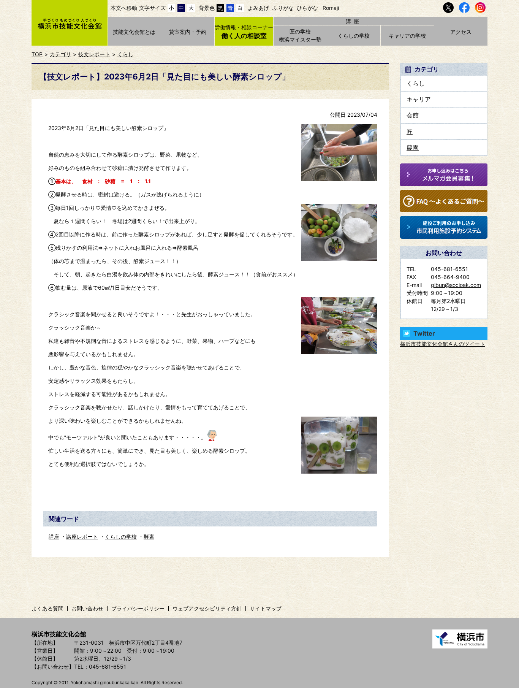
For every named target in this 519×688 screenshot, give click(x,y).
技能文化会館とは (134, 32)
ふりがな (283, 8)
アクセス (461, 32)
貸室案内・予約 (187, 32)
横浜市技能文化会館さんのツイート (442, 344)
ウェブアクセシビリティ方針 (207, 608)
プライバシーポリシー (138, 608)
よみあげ (258, 8)
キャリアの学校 (407, 35)
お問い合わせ (87, 608)
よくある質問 (47, 608)
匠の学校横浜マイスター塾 (300, 35)
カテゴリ (60, 54)
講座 (54, 536)
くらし (125, 54)
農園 (413, 147)
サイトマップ (266, 608)
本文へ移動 (124, 8)
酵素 (149, 536)
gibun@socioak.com (456, 285)
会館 (413, 115)
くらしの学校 (354, 35)
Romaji (331, 8)
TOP (37, 54)
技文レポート (94, 54)
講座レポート (82, 536)
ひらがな (307, 8)
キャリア (419, 99)
